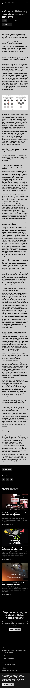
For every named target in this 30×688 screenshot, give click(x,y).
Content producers (7, 652)
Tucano (4, 658)
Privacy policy (6, 670)
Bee (12, 658)
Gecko (14, 413)
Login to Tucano (15, 670)
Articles (4, 664)
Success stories (6, 650)
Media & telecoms (16, 650)
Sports (24, 650)
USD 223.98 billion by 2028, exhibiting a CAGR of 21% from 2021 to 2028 (15, 46)
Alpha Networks (8, 407)
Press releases (11, 664)
